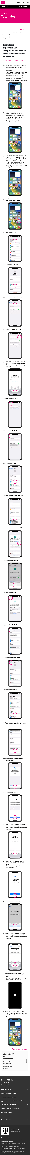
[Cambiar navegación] (24, 6)
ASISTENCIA (4, 6)
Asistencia (4, 13)
